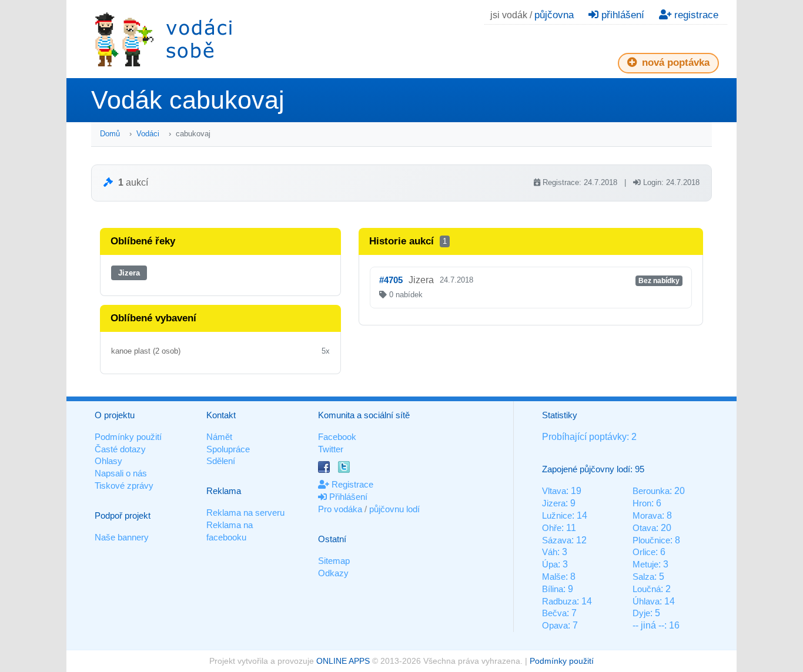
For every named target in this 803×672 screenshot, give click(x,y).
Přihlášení (347, 497)
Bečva (554, 613)
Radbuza (559, 601)
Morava (647, 515)
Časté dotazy (120, 449)
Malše (554, 577)
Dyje (641, 613)
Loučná (647, 589)
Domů (110, 133)
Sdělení (220, 461)
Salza (643, 577)
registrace (694, 15)
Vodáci (147, 133)
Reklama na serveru (245, 513)
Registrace (351, 484)
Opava (555, 625)
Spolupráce (228, 449)
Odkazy (333, 573)
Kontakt (221, 415)
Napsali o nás (121, 473)
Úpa (550, 564)
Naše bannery (122, 537)
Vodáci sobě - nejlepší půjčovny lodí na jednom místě (163, 39)
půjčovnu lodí (394, 509)
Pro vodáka (340, 509)
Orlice (644, 552)
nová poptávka (674, 62)
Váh (549, 552)
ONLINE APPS (343, 661)
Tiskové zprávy (124, 485)
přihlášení (621, 15)
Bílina (552, 589)
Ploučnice (651, 540)
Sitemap (334, 561)
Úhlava (646, 601)
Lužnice (557, 515)
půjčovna (554, 15)
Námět (219, 437)
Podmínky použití (128, 437)
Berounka (651, 491)
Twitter (330, 449)
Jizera (129, 272)
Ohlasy (108, 461)
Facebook (337, 437)
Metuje (645, 564)
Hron (642, 503)
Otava (644, 528)
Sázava (556, 540)
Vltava (554, 491)
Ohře (551, 528)
